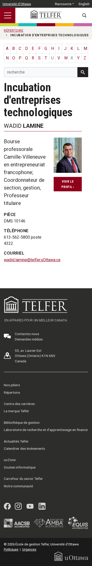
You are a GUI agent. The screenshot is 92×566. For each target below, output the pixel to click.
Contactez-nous (27, 334)
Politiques (11, 549)
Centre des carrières (19, 404)
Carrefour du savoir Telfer (23, 479)
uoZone (10, 460)
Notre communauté (18, 486)
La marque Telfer (16, 411)
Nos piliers (12, 385)
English (84, 4)
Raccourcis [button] (63, 4)
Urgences (29, 549)
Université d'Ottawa (17, 4)
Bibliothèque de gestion (22, 422)
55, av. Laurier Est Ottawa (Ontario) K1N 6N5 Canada (35, 355)
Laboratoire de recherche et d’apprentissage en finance (46, 430)
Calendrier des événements (24, 448)
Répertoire (12, 392)
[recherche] (82, 72)
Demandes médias (29, 339)
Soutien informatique (20, 467)
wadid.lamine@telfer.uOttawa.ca (32, 259)
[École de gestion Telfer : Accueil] (46, 15)
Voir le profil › (67, 183)
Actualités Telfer (16, 441)
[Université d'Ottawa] (71, 556)
